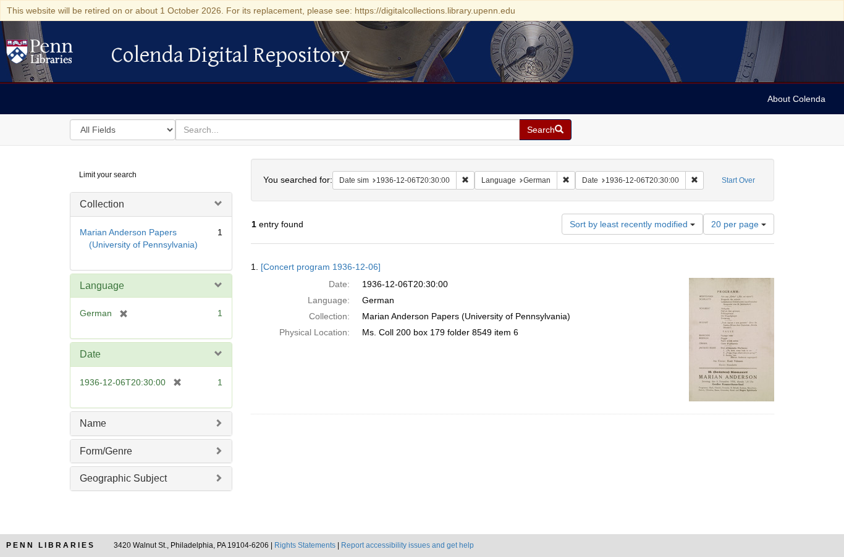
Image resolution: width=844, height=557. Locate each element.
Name (93, 423)
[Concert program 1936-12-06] (321, 267)
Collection (102, 204)
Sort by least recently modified (630, 224)
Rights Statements (304, 545)
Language (102, 285)
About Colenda (796, 99)
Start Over (738, 180)
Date (90, 354)
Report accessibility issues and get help (407, 545)
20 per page (736, 224)
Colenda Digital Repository (52, 55)
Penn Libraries (50, 545)
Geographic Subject (123, 478)
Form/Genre (106, 451)
